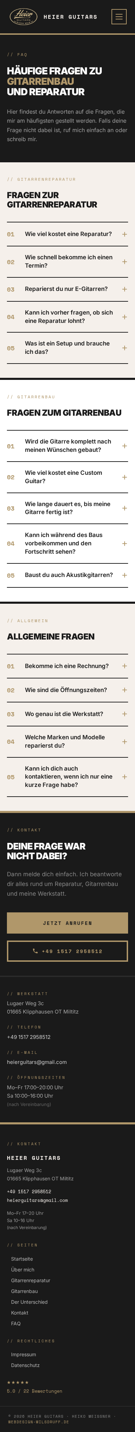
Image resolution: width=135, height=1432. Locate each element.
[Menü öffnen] (119, 16)
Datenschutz (25, 1365)
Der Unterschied (29, 1302)
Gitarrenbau (24, 1291)
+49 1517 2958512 (72, 951)
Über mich (22, 1269)
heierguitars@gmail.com (37, 1062)
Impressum (23, 1354)
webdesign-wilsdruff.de (38, 1422)
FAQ (16, 1323)
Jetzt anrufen (67, 923)
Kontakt (19, 1313)
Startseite (22, 1259)
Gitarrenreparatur (30, 1280)
